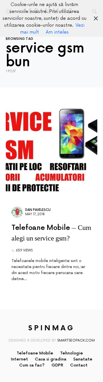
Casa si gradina (50, 359)
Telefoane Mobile (35, 353)
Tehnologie (71, 353)
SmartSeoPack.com (76, 340)
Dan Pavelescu (38, 210)
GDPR (57, 365)
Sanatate (82, 359)
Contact (79, 365)
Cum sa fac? (32, 365)
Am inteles (57, 32)
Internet (19, 359)
